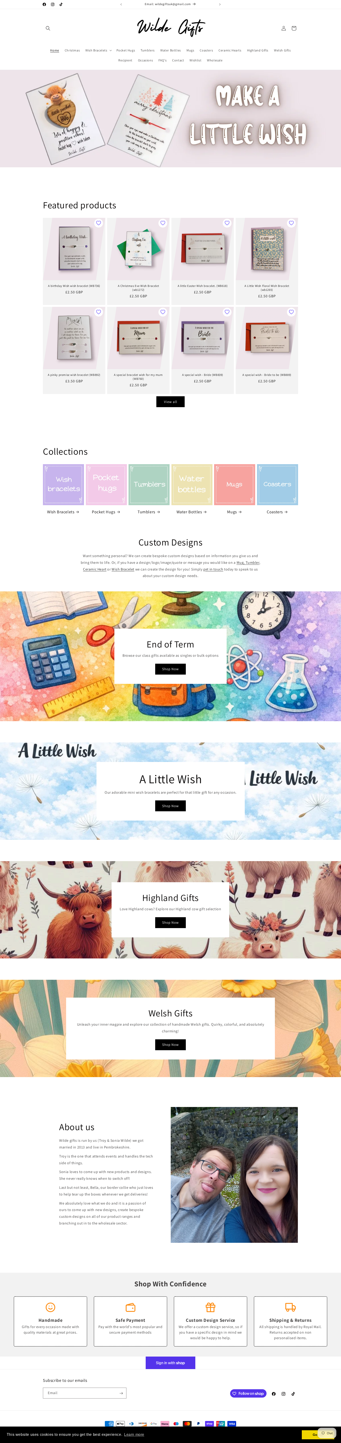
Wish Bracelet (123, 569)
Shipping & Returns (290, 1320)
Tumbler (252, 562)
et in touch (214, 569)
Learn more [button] (134, 1435)
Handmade (51, 1320)
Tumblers (146, 511)
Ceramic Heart (94, 569)
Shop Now (170, 669)
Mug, (241, 562)
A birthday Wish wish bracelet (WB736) (74, 286)
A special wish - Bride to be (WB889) (266, 375)
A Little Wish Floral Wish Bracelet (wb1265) (266, 288)
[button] (48, 28)
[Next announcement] (220, 4)
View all (170, 402)
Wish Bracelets (60, 511)
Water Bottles (189, 511)
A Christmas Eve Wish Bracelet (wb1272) (138, 288)
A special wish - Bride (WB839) (202, 375)
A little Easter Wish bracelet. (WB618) (203, 286)
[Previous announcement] (121, 4)
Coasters (275, 511)
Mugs (232, 511)
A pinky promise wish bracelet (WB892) (74, 375)
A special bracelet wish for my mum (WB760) (138, 377)
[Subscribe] (121, 1393)
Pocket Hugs (103, 511)
